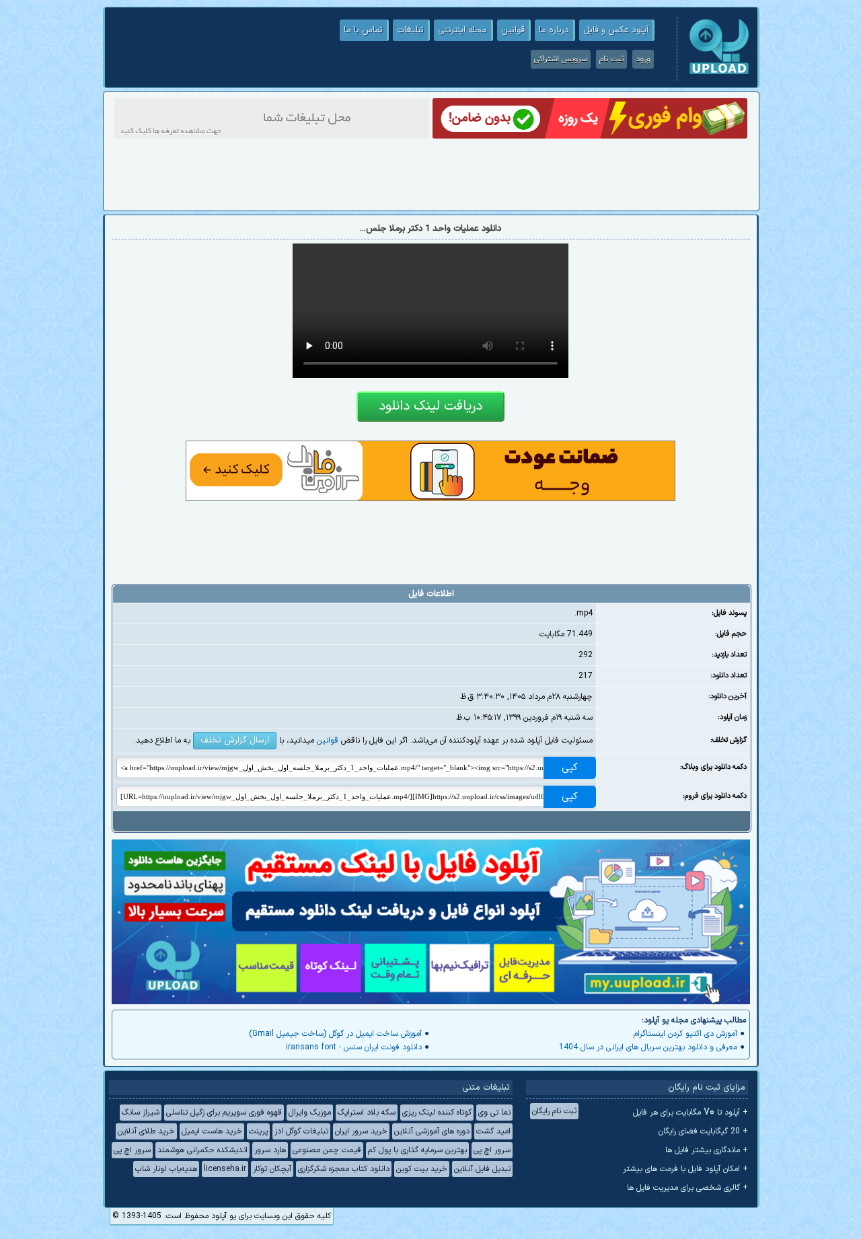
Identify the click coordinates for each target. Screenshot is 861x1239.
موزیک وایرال (310, 1112)
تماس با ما (363, 30)
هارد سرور (270, 1150)
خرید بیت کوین (421, 1169)
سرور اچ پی (492, 1150)
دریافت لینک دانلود (430, 406)
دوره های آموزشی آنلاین (432, 1131)
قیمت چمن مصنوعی (327, 1150)
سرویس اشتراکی (560, 59)
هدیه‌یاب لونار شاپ (166, 1169)
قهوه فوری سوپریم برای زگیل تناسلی (224, 1112)
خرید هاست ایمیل (212, 1131)
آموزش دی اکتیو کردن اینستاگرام (685, 1034)
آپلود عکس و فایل (615, 30)
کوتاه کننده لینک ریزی (437, 1112)
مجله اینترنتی (462, 30)
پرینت (258, 1131)
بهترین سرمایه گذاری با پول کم (417, 1150)
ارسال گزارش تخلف (234, 740)
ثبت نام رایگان (554, 1111)
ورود (643, 59)
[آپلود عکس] (719, 73)
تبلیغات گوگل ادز (301, 1131)
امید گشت (493, 1131)
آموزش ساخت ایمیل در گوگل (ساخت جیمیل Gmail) (335, 1034)
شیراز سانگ (140, 1112)
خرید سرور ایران (361, 1131)
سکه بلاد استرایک (367, 1112)
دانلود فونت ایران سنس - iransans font (354, 1047)
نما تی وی (494, 1112)
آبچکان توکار (272, 1169)
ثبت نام (611, 59)
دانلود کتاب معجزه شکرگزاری (343, 1169)
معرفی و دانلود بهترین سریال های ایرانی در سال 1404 (648, 1047)
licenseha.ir (225, 1169)
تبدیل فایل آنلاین (482, 1169)
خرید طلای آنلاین (146, 1131)
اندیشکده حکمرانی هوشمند (202, 1150)
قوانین (513, 30)
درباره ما (554, 30)
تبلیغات (410, 30)
